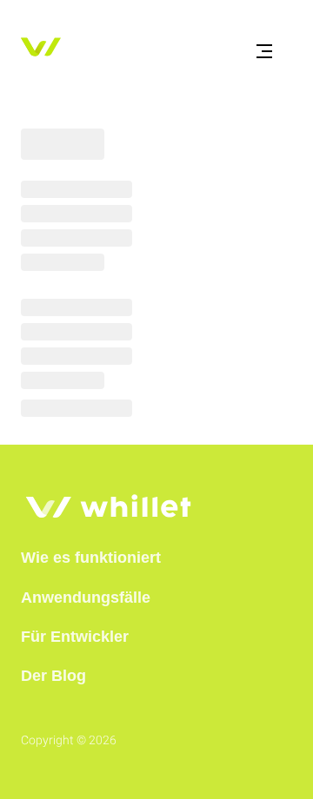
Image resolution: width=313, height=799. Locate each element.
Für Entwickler (75, 636)
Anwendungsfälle (85, 597)
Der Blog (53, 675)
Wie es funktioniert (91, 557)
